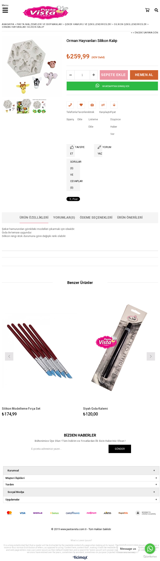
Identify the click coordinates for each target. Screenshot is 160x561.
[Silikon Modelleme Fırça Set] (39, 350)
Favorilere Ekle (39, 356)
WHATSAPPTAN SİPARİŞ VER (115, 86)
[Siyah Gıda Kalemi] (120, 350)
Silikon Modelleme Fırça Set (21, 408)
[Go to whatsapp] (150, 548)
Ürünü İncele (58, 356)
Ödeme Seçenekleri (96, 217)
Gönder (120, 448)
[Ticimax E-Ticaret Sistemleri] (80, 558)
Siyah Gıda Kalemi (95, 408)
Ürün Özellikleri (34, 217)
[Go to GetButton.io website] (150, 556)
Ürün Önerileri (129, 217)
